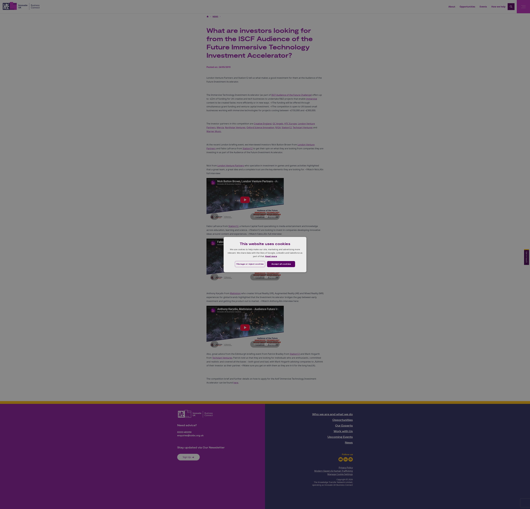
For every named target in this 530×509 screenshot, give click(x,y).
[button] (250, 264)
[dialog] (265, 254)
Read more (271, 256)
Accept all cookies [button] (281, 264)
